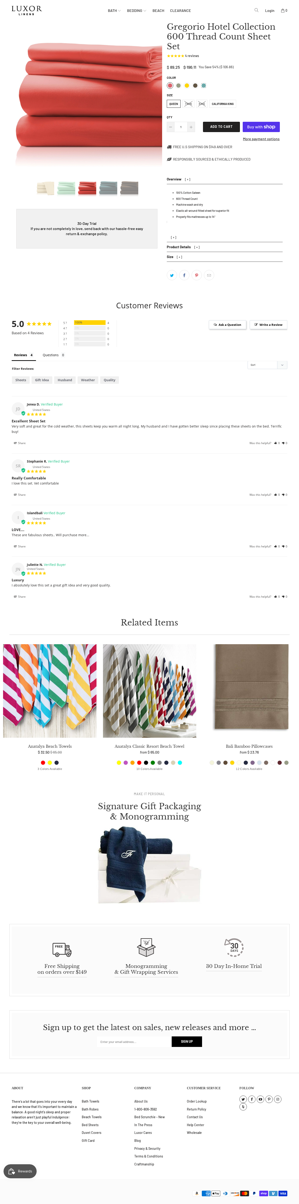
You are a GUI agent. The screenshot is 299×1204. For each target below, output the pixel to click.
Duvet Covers (91, 1133)
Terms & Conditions (148, 1156)
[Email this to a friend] (209, 275)
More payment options (261, 139)
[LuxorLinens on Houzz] (243, 1107)
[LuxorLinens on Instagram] (277, 1099)
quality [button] (109, 380)
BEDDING (135, 10)
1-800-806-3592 (145, 1109)
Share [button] (21, 443)
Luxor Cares (143, 1133)
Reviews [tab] (20, 355)
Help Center (195, 1125)
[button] (277, 443)
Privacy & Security (147, 1148)
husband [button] (65, 380)
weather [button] (88, 380)
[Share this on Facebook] (184, 275)
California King (223, 103)
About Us (141, 1101)
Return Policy (196, 1109)
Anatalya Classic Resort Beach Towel (149, 692)
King (202, 103)
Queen (173, 103)
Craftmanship (144, 1164)
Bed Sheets (90, 1125)
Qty (169, 117)
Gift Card (88, 1141)
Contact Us (195, 1117)
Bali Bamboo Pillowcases (249, 692)
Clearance (180, 10)
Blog (137, 1141)
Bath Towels (90, 1101)
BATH (112, 10)
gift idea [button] (42, 380)
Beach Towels (92, 1117)
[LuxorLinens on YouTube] (260, 1099)
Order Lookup (197, 1101)
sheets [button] (20, 380)
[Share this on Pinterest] (197, 275)
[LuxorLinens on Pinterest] (269, 1099)
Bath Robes (90, 1109)
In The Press (143, 1125)
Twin (188, 103)
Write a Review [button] (271, 325)
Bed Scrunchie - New (149, 1117)
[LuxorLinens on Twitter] (243, 1099)
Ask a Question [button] (230, 325)
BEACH (158, 10)
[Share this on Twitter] (172, 275)
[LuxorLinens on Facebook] (252, 1099)
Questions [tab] (51, 355)
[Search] (256, 10)
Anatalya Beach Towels (50, 692)
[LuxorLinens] (60, 10)
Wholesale (194, 1133)
